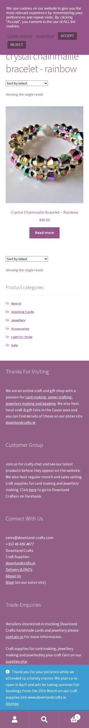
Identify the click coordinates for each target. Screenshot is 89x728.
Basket (68, 715)
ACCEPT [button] (67, 36)
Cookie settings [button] (19, 36)
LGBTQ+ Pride (21, 337)
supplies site (16, 661)
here (33, 489)
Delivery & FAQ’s (19, 569)
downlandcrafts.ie (20, 422)
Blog (10, 582)
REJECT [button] (16, 45)
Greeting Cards (22, 312)
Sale (14, 345)
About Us (13, 575)
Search (44, 719)
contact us (14, 636)
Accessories (20, 328)
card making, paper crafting (48, 397)
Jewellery (18, 320)
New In (16, 303)
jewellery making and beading (31, 403)
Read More (45, 36)
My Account (15, 719)
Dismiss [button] (12, 703)
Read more (44, 232)
